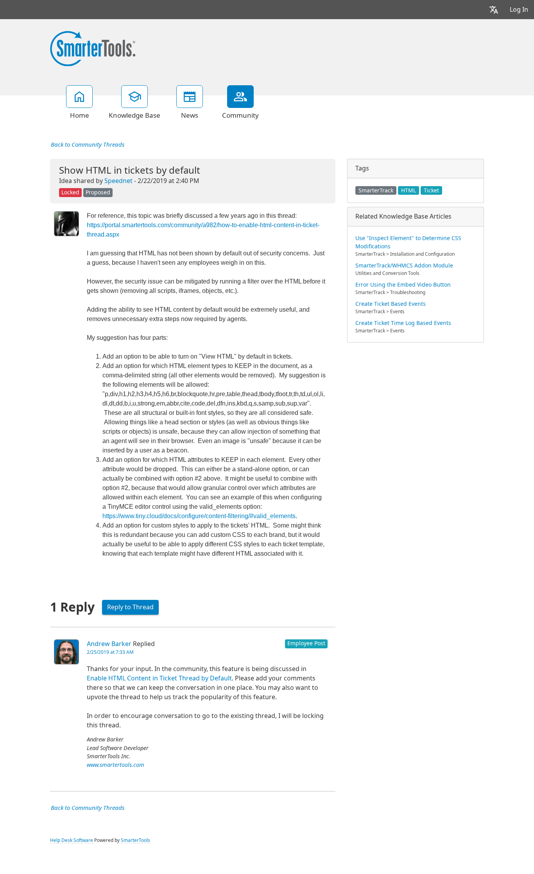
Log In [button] (519, 9)
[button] (493, 9)
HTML (408, 190)
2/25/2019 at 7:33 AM (110, 652)
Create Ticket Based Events (390, 304)
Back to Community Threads (87, 144)
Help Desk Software (71, 840)
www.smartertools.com (115, 765)
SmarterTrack (375, 190)
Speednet (118, 181)
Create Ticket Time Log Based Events (403, 323)
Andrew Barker (109, 644)
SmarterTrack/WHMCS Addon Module (404, 265)
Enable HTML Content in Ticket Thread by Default (159, 678)
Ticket (431, 190)
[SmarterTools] (92, 48)
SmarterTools (135, 840)
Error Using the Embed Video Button (403, 285)
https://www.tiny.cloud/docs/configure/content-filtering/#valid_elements (199, 516)
